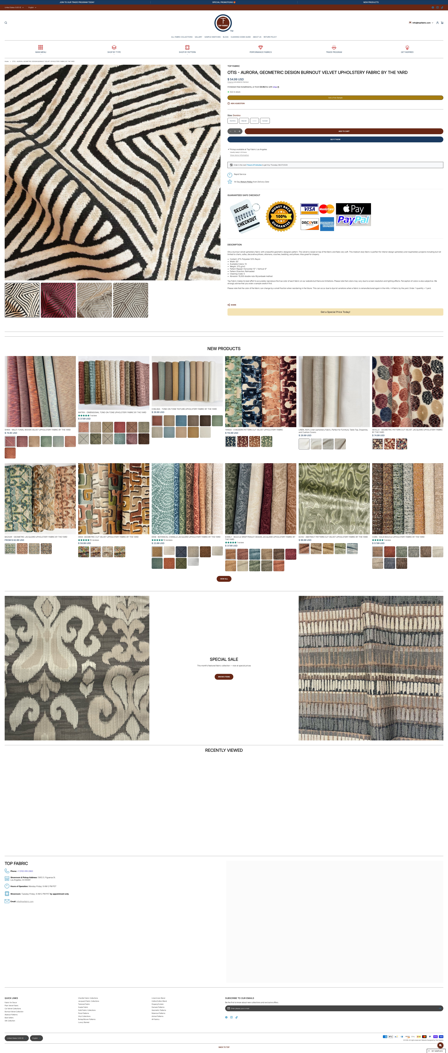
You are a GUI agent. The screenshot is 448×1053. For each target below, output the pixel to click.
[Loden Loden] (217, 420)
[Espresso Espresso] (205, 420)
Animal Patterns (157, 1016)
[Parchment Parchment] (107, 438)
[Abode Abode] (83, 427)
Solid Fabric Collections (87, 1010)
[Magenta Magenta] (10, 441)
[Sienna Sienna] (169, 563)
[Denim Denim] (181, 551)
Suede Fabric (83, 1007)
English (31, 7)
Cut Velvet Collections (13, 1009)
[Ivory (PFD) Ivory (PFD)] (316, 443)
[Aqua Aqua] (10, 548)
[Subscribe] (440, 1008)
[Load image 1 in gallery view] (22, 300)
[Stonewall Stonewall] (46, 548)
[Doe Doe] (143, 427)
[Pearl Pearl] (437, 551)
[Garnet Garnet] (242, 441)
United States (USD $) (13, 7)
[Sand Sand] (181, 432)
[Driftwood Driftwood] (34, 441)
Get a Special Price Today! (335, 312)
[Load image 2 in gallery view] (58, 300)
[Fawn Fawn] (205, 551)
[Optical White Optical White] (304, 443)
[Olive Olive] (95, 438)
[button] (41, 49)
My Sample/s (437, 1051)
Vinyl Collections (84, 1016)
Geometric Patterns (159, 1010)
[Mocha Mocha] (254, 441)
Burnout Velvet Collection (14, 1012)
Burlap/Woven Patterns (86, 1019)
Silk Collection (10, 1021)
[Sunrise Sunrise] (70, 441)
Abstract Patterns (11, 1015)
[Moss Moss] (340, 548)
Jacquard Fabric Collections (88, 1001)
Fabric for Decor (11, 1002)
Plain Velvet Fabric (11, 1005)
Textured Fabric (84, 1004)
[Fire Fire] (389, 551)
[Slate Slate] (389, 563)
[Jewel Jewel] (389, 443)
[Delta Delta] (181, 420)
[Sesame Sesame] (193, 432)
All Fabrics (155, 1019)
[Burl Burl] (304, 548)
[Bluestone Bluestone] (230, 441)
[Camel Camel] (107, 427)
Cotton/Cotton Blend (159, 1001)
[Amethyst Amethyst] (22, 441)
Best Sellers (9, 1018)
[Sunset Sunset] (10, 453)
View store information (239, 155)
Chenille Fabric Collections (88, 998)
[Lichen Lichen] (401, 551)
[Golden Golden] (230, 565)
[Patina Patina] (119, 438)
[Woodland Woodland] (401, 563)
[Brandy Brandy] (157, 551)
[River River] (352, 548)
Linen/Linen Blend (158, 998)
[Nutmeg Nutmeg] (425, 551)
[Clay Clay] (119, 427)
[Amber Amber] (95, 551)
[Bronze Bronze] (377, 443)
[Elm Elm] (46, 441)
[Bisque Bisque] (95, 427)
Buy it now (335, 139)
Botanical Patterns (158, 1013)
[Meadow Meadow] (157, 563)
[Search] (6, 22)
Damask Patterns (158, 1007)
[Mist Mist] (413, 551)
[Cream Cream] (169, 550)
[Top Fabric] (223, 23)
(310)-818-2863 (26, 871)
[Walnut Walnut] (143, 438)
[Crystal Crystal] (107, 551)
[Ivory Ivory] (83, 438)
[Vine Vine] (181, 563)
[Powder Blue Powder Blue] (169, 432)
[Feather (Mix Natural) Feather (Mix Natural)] (340, 443)
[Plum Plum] (131, 438)
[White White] (193, 562)
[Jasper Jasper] (119, 551)
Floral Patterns (83, 1013)
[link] (224, 851)
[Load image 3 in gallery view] (94, 300)
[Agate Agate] (83, 551)
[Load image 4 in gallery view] (130, 300)
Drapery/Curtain (158, 1004)
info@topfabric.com (422, 23)
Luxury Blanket (83, 1022)
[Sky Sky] (58, 441)
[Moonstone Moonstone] (34, 548)
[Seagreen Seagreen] (266, 441)
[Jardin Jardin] (254, 565)
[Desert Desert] (22, 548)
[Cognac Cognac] (131, 427)
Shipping (230, 82)
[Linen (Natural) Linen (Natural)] (328, 443)
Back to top (224, 1047)
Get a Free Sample (335, 98)
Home (7, 61)
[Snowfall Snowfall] (205, 432)
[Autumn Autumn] (157, 420)
